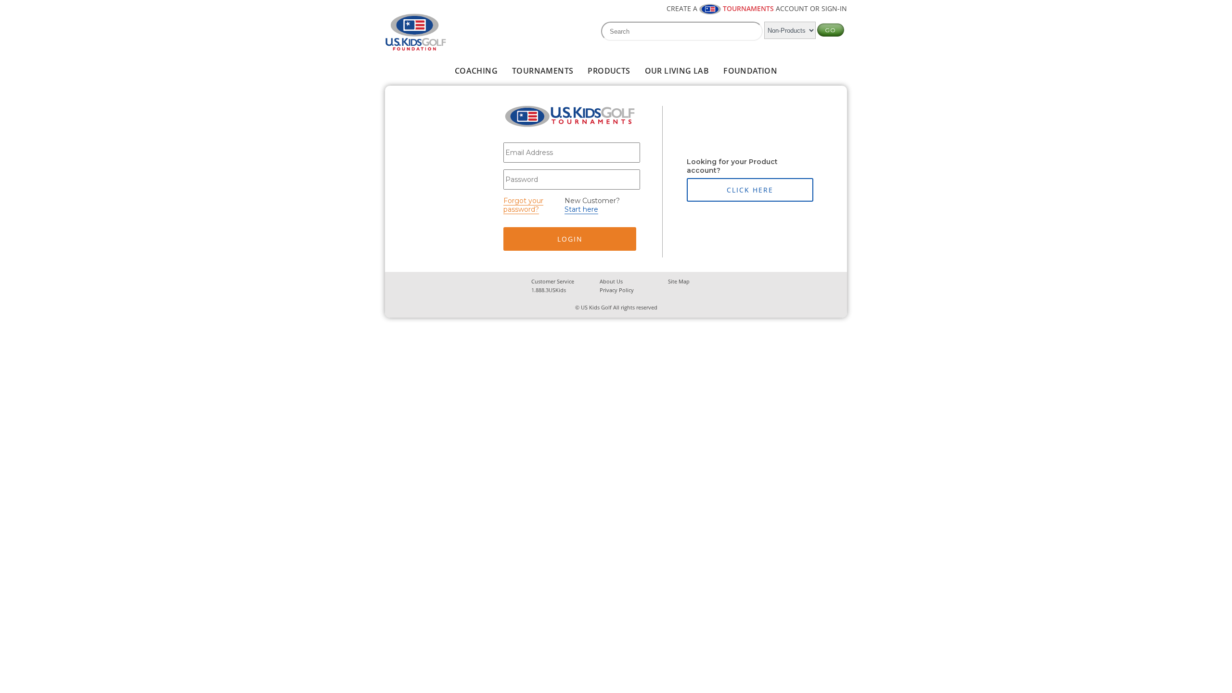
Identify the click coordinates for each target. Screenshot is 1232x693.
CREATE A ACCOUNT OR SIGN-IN (757, 8)
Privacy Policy (617, 290)
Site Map (679, 281)
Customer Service (552, 281)
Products (609, 70)
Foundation (750, 70)
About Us (611, 281)
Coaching (476, 70)
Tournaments (542, 70)
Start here (581, 209)
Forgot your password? (523, 205)
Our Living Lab (677, 70)
